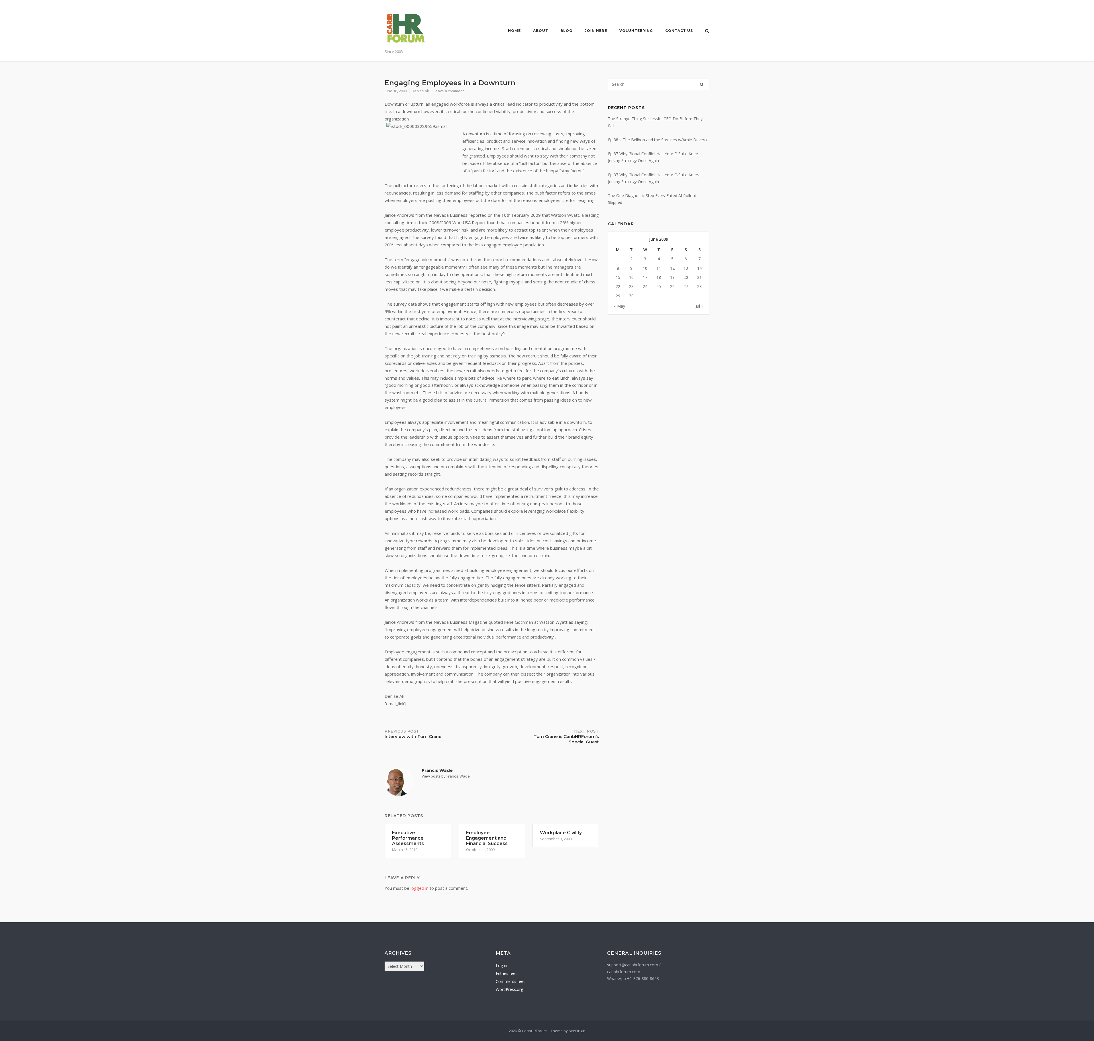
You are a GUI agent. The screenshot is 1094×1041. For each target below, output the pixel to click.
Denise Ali (420, 90)
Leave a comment (449, 90)
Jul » (699, 306)
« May (619, 306)
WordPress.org (509, 989)
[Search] (701, 84)
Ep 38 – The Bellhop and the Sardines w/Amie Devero (657, 139)
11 (658, 268)
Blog (566, 30)
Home (514, 30)
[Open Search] (707, 31)
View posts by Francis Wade (446, 776)
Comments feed (511, 981)
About (540, 30)
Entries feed (507, 973)
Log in (501, 965)
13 (685, 268)
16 (631, 277)
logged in (419, 888)
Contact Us (679, 30)
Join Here (596, 30)
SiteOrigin (577, 1030)
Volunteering (636, 30)
